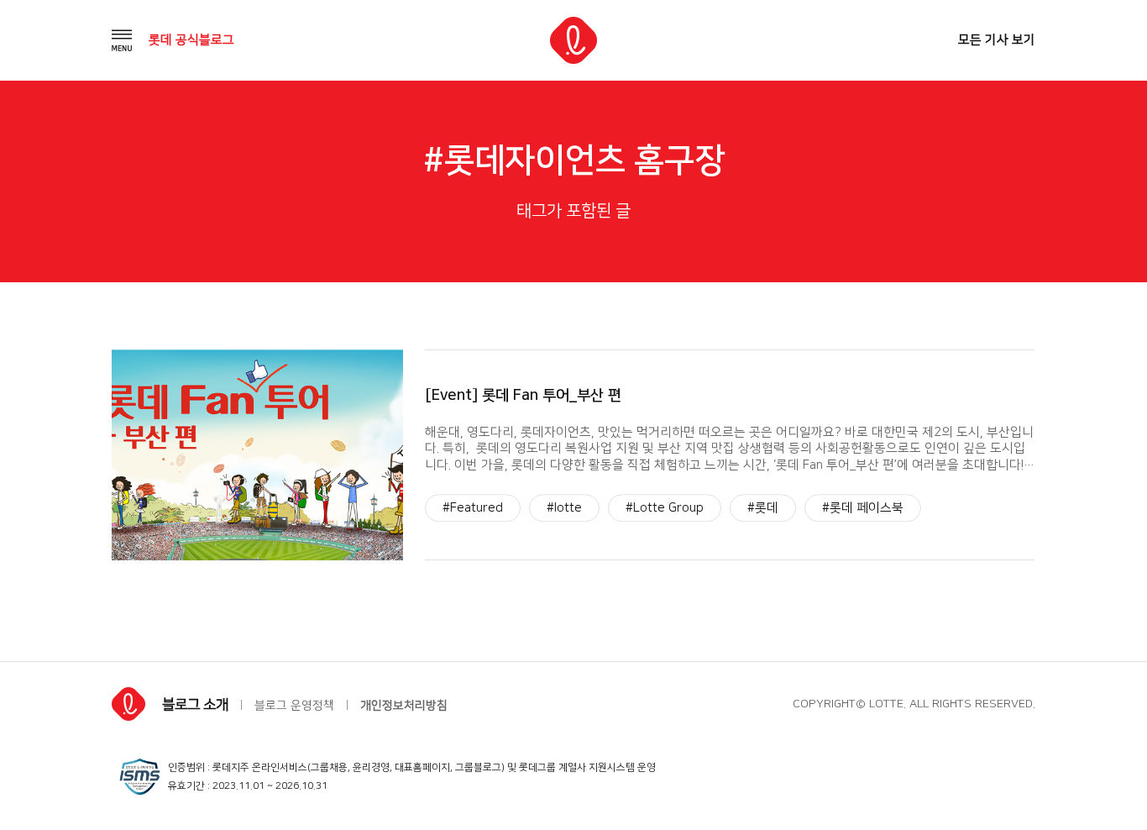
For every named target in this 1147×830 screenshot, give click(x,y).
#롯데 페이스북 (862, 508)
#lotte (564, 508)
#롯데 (762, 508)
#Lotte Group (665, 508)
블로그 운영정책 (294, 705)
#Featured (473, 508)
